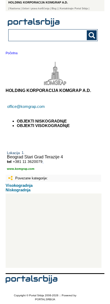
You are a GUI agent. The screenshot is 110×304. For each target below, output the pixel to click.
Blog (54, 8)
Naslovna (15, 8)
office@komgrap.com (26, 106)
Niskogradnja (18, 190)
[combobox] (44, 35)
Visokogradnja (19, 185)
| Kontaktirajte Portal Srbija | (73, 8)
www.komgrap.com (20, 168)
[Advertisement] (54, 230)
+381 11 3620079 (27, 161)
